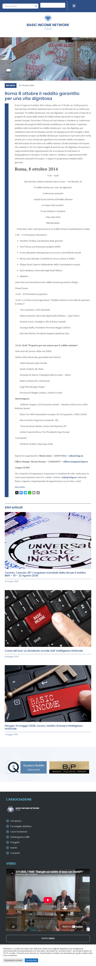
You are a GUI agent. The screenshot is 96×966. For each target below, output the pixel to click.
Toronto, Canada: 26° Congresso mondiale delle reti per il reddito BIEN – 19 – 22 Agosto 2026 (45, 574)
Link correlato (20, 487)
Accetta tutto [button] (31, 960)
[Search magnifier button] (36, 6)
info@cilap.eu (76, 455)
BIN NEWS (10, 85)
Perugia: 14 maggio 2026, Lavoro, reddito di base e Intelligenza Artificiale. (43, 727)
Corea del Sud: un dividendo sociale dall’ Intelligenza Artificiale (44, 650)
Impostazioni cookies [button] (13, 960)
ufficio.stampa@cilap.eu (75, 461)
